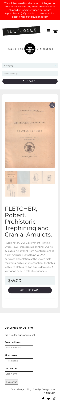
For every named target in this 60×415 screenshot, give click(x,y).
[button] (52, 105)
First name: (11, 355)
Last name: (11, 368)
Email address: (13, 342)
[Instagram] (54, 399)
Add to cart (30, 290)
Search (31, 81)
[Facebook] (43, 399)
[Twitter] (48, 399)
